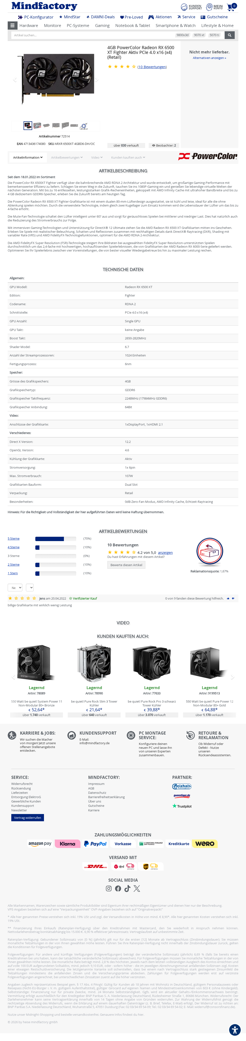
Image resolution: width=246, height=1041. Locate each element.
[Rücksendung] (212, 745)
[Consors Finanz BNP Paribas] (151, 843)
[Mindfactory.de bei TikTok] (127, 888)
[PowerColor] (207, 156)
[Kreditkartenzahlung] (178, 843)
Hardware (28, 25)
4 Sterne (13, 547)
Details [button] (36, 674)
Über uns (94, 801)
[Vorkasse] (123, 843)
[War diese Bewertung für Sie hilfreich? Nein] (233, 598)
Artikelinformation (26, 157)
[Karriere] (34, 743)
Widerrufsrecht (22, 784)
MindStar (71, 16)
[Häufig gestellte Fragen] (93, 739)
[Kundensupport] (191, 6)
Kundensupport (22, 805)
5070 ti (214, 35)
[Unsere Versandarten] (122, 866)
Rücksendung (21, 788)
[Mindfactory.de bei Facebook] (118, 888)
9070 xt (199, 35)
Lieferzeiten (19, 792)
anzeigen (165, 552)
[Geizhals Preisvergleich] (181, 786)
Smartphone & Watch (176, 25)
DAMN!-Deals (102, 16)
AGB (91, 788)
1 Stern (13, 573)
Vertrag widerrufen (27, 817)
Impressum (96, 784)
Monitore (52, 25)
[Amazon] (40, 843)
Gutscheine (217, 16)
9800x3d (183, 35)
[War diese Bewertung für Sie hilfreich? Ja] (228, 598)
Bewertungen (152, 67)
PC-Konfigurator (38, 17)
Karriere (93, 810)
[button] (13, 25)
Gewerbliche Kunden (26, 801)
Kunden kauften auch (126, 157)
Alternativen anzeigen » (209, 58)
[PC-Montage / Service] (153, 745)
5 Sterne (13, 538)
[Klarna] (68, 843)
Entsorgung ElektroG (26, 797)
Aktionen (163, 16)
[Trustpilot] (181, 805)
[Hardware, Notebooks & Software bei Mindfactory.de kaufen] (63, 6)
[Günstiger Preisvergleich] (181, 796)
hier (140, 1014)
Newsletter (19, 810)
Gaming (102, 25)
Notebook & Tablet (132, 25)
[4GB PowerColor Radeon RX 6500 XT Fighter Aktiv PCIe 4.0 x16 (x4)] (55, 79)
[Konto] (214, 7)
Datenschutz (97, 792)
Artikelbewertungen (65, 157)
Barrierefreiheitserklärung (106, 797)
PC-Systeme (78, 25)
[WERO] (205, 843)
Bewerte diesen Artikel (126, 565)
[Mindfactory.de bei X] (137, 888)
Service (188, 16)
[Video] (83, 125)
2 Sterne (13, 564)
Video (95, 157)
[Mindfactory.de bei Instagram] (108, 888)
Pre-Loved (134, 17)
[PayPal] (95, 843)
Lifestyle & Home (217, 25)
